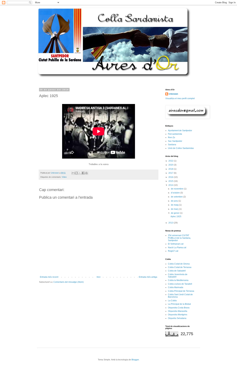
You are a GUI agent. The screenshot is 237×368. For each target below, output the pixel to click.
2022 (171, 161)
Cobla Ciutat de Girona (179, 264)
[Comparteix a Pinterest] (86, 173)
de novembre (177, 189)
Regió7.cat (173, 251)
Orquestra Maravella (177, 311)
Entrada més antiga (148, 277)
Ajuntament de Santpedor (180, 130)
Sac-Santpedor (175, 141)
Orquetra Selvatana (177, 318)
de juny (174, 201)
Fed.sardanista (175, 134)
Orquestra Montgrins (177, 314)
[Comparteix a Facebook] (83, 173)
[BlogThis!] (76, 173)
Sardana (172, 144)
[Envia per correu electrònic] (73, 173)
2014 (171, 185)
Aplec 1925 (176, 216)
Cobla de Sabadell (177, 271)
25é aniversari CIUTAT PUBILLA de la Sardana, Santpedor (179, 238)
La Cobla (172, 300)
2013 (171, 223)
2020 (171, 165)
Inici (98, 277)
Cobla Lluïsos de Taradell (180, 284)
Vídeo (64, 177)
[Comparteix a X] (80, 173)
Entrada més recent (49, 277)
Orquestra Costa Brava (178, 307)
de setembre (177, 197)
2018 (171, 169)
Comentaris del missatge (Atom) (68, 282)
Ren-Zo (171, 137)
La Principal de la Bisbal (179, 304)
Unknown (173, 94)
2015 (171, 181)
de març (175, 209)
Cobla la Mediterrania (178, 280)
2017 (171, 173)
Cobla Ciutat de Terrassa (179, 267)
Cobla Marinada (175, 287)
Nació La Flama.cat (177, 247)
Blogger (135, 359)
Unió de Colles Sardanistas (181, 148)
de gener (175, 213)
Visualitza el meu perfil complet (180, 98)
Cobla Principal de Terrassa (181, 291)
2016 (171, 177)
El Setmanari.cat (175, 244)
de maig (175, 205)
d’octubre (175, 193)
